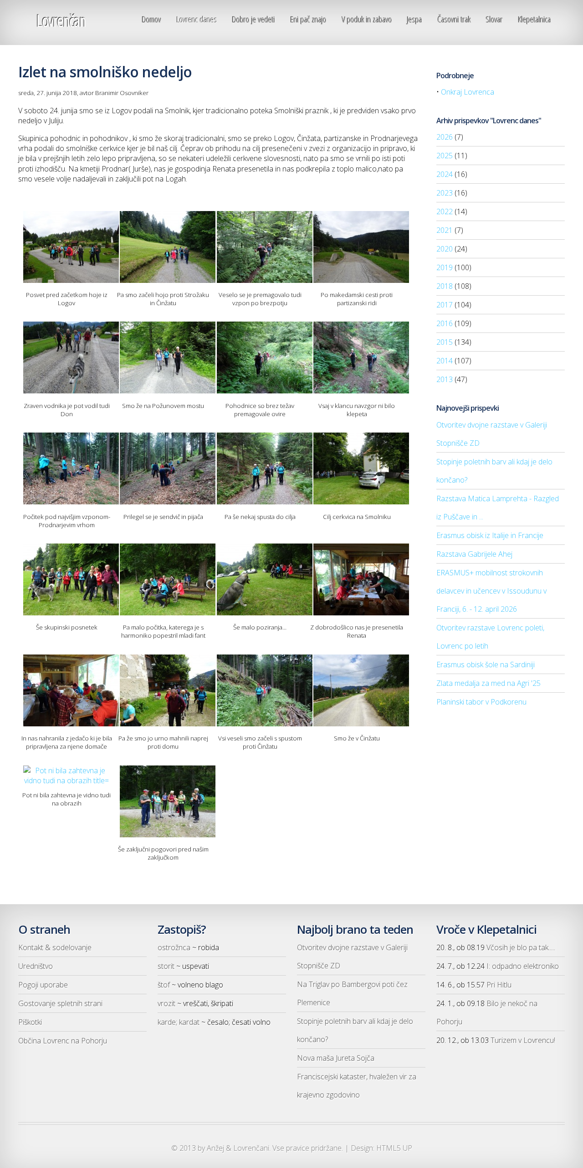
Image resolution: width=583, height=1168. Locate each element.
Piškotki (30, 1022)
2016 (444, 323)
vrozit (166, 1003)
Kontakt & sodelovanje (55, 947)
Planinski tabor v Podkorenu (481, 702)
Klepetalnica (534, 19)
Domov (151, 19)
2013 (444, 379)
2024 (444, 174)
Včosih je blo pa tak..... (520, 947)
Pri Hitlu (498, 985)
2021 (444, 230)
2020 (444, 249)
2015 (444, 342)
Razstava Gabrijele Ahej (474, 554)
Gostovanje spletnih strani (60, 1003)
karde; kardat (178, 1022)
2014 (444, 361)
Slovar (494, 19)
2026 (444, 137)
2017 (444, 305)
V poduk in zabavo (367, 19)
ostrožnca (174, 947)
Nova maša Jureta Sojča (335, 1058)
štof (164, 985)
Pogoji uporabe (43, 985)
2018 (444, 286)
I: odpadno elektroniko (522, 966)
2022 (444, 211)
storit (166, 966)
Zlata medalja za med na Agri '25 (488, 683)
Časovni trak (454, 19)
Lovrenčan (61, 21)
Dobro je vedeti (253, 19)
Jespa (414, 19)
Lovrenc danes (197, 19)
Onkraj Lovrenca (467, 92)
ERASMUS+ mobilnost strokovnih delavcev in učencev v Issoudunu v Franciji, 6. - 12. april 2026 (491, 591)
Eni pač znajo (309, 19)
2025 (444, 156)
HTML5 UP (394, 1148)
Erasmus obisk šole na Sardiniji (485, 665)
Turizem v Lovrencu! (523, 1040)
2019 (444, 267)
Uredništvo (35, 966)
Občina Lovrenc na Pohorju (62, 1041)
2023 (444, 193)
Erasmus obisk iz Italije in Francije (489, 535)
